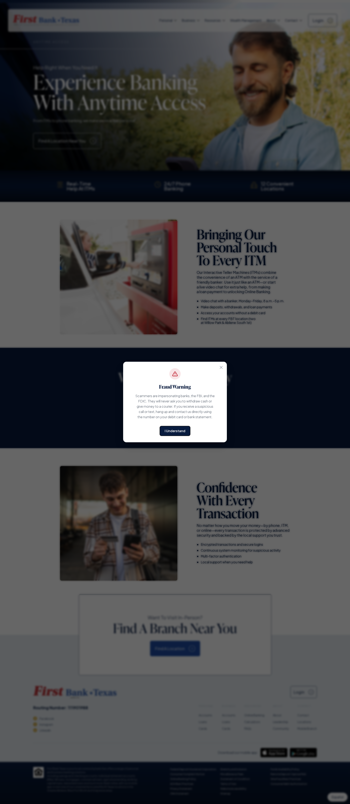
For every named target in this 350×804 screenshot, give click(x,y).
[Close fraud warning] (221, 367)
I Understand (175, 431)
